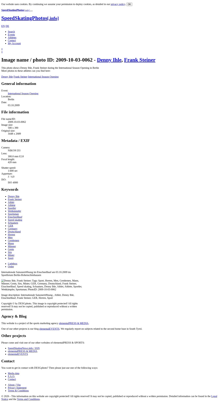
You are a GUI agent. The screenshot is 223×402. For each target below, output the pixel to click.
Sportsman (13, 214)
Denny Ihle (109, 60)
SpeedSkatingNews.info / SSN (24, 348)
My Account (14, 43)
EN (3, 26)
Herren (11, 234)
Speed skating (15, 219)
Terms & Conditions (18, 390)
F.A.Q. (11, 376)
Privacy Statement (17, 387)
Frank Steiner (139, 60)
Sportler (12, 208)
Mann (11, 243)
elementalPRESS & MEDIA (73, 323)
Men (10, 237)
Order (11, 266)
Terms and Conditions (28, 399)
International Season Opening (43, 76)
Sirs (10, 252)
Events (11, 34)
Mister (11, 255)
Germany (12, 228)
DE (7, 26)
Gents (11, 249)
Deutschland (14, 231)
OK (129, 4)
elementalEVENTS (49, 328)
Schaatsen (13, 222)
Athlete (11, 205)
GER (10, 225)
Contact (12, 40)
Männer (12, 246)
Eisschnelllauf (15, 217)
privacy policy (118, 4)
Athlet (11, 202)
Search (11, 31)
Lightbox (12, 263)
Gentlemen (13, 240)
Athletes (12, 37)
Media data (13, 373)
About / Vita (14, 384)
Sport (10, 258)
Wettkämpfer (14, 211)
